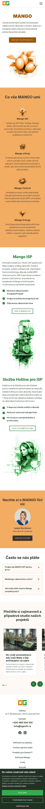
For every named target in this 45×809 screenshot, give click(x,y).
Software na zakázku (22, 742)
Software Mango (22, 757)
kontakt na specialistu (22, 40)
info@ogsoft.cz (22, 726)
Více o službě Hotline (22, 428)
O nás (22, 762)
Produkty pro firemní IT (22, 752)
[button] (40, 3)
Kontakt (22, 767)
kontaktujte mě (22, 538)
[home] (7, 4)
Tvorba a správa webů (22, 747)
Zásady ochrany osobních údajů (14, 786)
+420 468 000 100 (22, 722)
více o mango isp (23, 311)
